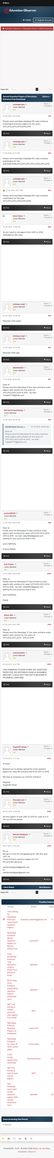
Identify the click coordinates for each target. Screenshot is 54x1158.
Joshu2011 (34, 941)
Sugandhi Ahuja (19, 747)
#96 (49, 347)
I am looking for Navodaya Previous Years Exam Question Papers (12, 919)
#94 (49, 227)
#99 (49, 523)
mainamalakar (19, 653)
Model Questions (46, 29)
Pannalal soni (18, 800)
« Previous (13, 89)
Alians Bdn (8, 615)
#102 (49, 664)
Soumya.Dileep (34, 1058)
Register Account (44, 20)
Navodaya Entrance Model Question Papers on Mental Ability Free (12, 941)
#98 (49, 420)
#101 (49, 624)
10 (46, 89)
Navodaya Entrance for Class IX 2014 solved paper (12, 1044)
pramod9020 (10, 513)
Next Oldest (9, 887)
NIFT (34, 1011)
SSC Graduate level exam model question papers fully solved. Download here (12, 1094)
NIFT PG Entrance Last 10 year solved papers (12, 1073)
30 (52, 941)
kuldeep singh (19, 304)
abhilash (34, 964)
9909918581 (18, 368)
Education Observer (13, 29)
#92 (49, 153)
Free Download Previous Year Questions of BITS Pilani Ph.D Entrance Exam (12, 964)
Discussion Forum (30, 29)
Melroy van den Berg (41, 1148)
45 (52, 1058)
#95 (49, 316)
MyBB (17, 1148)
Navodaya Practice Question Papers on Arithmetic (11, 1028)
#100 (49, 574)
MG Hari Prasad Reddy (13, 410)
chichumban (33, 1044)
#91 (49, 116)
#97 (49, 379)
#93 (49, 190)
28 (52, 1094)
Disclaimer (22, 1152)
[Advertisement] (27, 60)
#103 (49, 758)
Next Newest (44, 887)
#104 (49, 811)
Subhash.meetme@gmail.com (34, 919)
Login (28, 20)
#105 (49, 846)
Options (45, 96)
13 (52, 964)
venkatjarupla (19, 104)
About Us (32, 1152)
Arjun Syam (18, 216)
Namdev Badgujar (20, 834)
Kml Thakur (9, 564)
